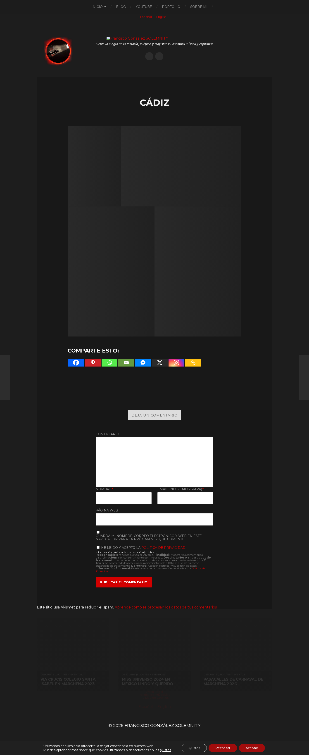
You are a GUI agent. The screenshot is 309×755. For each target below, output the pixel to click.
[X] (160, 363)
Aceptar (252, 748)
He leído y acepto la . (143, 547)
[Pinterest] (93, 363)
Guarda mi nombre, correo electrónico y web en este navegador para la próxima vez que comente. (149, 537)
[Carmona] (5, 377)
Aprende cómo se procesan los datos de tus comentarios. (166, 607)
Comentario (107, 434)
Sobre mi (198, 7)
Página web (107, 510)
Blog (121, 7)
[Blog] (149, 56)
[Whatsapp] (109, 363)
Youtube (144, 7)
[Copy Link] (193, 363)
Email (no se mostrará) (180, 489)
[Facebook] (76, 363)
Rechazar (222, 748)
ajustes (165, 750)
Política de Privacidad (163, 548)
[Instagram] (176, 363)
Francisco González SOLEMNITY (162, 725)
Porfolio (171, 7)
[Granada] (304, 377)
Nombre (104, 489)
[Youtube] (159, 56)
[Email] (126, 363)
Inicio (97, 7)
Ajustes (194, 748)
